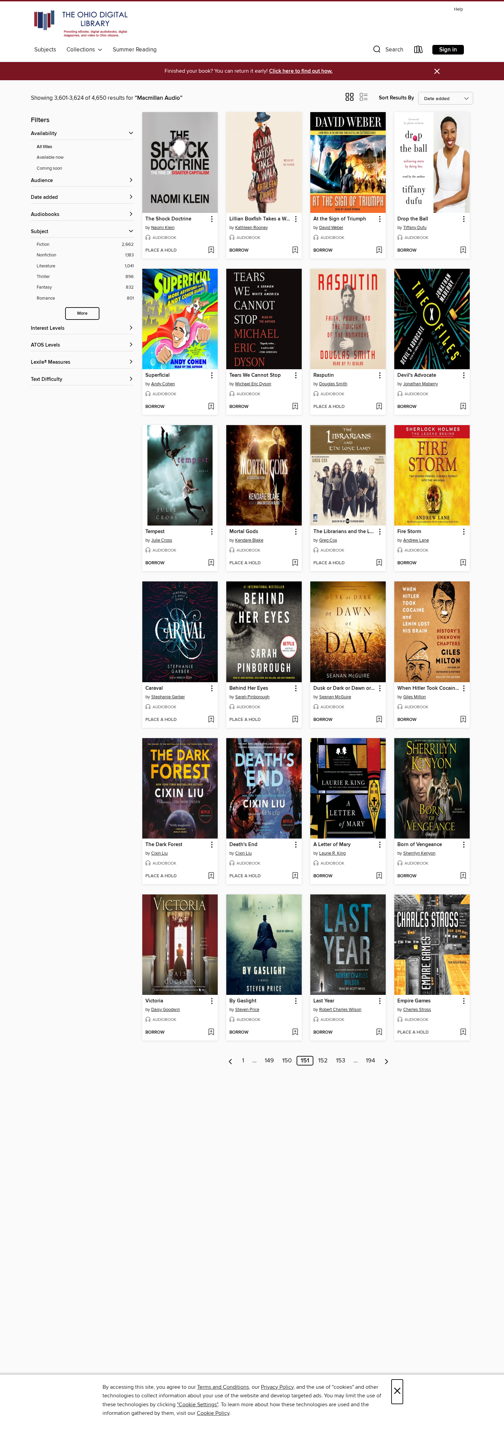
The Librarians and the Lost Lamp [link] (344, 532)
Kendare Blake (249, 540)
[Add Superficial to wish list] (211, 406)
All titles (44, 147)
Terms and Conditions (223, 1387)
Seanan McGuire (335, 697)
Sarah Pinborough (252, 697)
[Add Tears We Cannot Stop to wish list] (295, 406)
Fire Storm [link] (409, 532)
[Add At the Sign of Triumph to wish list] (379, 250)
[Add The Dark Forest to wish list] (211, 876)
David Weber (331, 227)
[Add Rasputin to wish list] (379, 406)
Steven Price (247, 1009)
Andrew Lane (416, 540)
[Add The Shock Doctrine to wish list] (211, 250)
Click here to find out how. (301, 71)
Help (458, 9)
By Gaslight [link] (242, 1001)
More (82, 313)
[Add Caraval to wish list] (211, 719)
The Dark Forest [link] (163, 845)
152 (323, 1060)
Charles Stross (417, 1009)
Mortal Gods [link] (243, 532)
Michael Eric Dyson (253, 384)
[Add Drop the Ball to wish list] (463, 250)
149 (269, 1060)
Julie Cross (161, 540)
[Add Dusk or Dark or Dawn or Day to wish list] (379, 719)
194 (370, 1060)
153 (340, 1060)
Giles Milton (414, 697)
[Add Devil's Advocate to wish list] (463, 406)
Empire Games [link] (414, 1001)
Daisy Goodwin (165, 1009)
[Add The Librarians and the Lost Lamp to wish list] (379, 563)
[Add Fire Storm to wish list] (463, 563)
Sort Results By (396, 98)
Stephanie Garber (168, 697)
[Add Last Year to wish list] (379, 1032)
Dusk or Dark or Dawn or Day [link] (344, 688)
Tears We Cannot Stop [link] (255, 375)
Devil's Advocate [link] (416, 375)
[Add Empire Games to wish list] (463, 1032)
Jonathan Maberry (420, 384)
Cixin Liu (159, 853)
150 (287, 1060)
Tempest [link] (155, 532)
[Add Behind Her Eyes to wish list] (295, 719)
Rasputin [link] (323, 375)
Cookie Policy (213, 1413)
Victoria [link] (154, 1001)
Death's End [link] (243, 845)
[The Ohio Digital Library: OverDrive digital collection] (81, 23)
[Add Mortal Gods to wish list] (295, 563)
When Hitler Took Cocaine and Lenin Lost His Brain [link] (428, 688)
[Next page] (386, 1061)
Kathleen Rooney (251, 227)
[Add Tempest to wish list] (211, 563)
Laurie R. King (332, 853)
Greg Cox (328, 540)
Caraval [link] (154, 688)
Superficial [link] (157, 375)
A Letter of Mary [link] (332, 845)
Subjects (45, 49)
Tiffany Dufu (415, 227)
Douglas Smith (333, 384)
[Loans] (418, 51)
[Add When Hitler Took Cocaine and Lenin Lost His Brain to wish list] (463, 719)
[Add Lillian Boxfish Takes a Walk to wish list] (295, 250)
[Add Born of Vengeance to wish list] (463, 876)
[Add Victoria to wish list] (211, 1032)
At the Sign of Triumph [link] (339, 219)
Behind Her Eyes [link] (248, 688)
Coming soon (49, 168)
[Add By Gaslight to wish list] (295, 1032)
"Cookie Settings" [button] (197, 1404)
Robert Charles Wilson (340, 1009)
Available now (50, 157)
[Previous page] (230, 1061)
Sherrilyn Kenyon (419, 853)
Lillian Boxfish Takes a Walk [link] (260, 219)
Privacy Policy (277, 1387)
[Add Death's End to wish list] (295, 876)
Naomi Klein (163, 227)
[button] (387, 51)
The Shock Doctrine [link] (168, 219)
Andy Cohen (163, 384)
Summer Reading (135, 49)
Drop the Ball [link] (412, 219)
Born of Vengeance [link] (419, 845)
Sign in (448, 49)
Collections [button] (82, 49)
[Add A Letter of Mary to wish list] (379, 876)
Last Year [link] (323, 1001)
